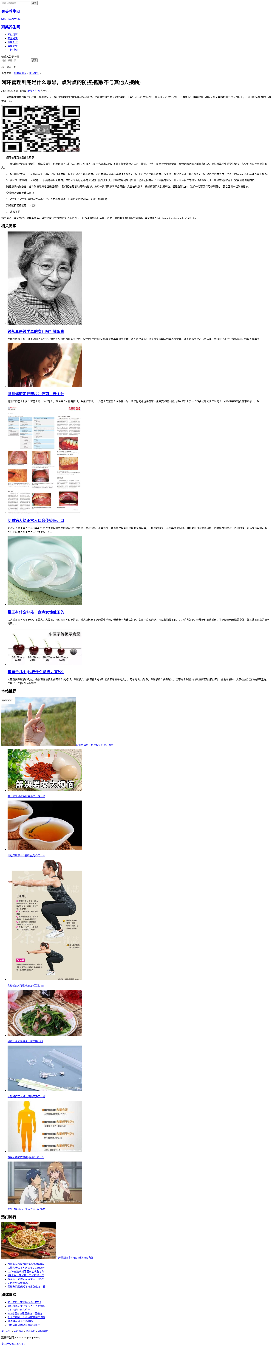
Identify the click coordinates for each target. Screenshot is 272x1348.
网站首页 (13, 34)
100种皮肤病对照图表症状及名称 (26, 1271)
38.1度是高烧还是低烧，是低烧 (25, 1313)
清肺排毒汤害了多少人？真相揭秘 (26, 1306)
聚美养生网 (10, 27)
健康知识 (13, 42)
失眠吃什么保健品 (18, 1283)
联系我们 (31, 1331)
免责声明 (18, 1331)
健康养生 (13, 46)
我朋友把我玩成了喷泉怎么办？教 (26, 1286)
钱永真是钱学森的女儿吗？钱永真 (36, 332)
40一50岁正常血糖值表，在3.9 (24, 1302)
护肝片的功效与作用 (19, 1310)
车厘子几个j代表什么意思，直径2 (36, 672)
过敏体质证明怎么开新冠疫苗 (24, 1325)
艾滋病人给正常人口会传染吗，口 (36, 521)
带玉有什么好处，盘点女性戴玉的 (36, 612)
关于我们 (6, 1331)
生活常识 (13, 49)
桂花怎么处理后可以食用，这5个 (26, 1279)
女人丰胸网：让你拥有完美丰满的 (26, 1317)
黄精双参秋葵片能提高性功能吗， (26, 1264)
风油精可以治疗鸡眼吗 (20, 1321)
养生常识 (13, 38)
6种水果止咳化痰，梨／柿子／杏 (26, 1275)
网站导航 (43, 1331)
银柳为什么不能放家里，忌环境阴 (26, 1267)
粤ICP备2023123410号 (13, 1343)
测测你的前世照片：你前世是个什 (36, 394)
